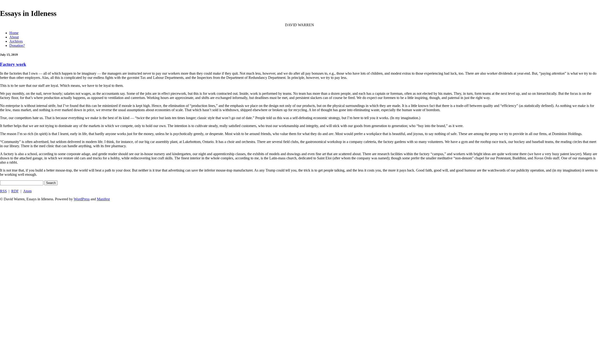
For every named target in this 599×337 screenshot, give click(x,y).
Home (13, 33)
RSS (3, 191)
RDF (15, 191)
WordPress (82, 199)
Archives (16, 41)
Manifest (103, 199)
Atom (27, 191)
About (14, 37)
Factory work (13, 64)
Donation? (17, 46)
